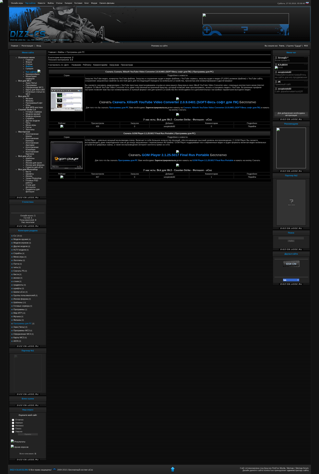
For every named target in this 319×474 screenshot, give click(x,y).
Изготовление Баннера (32, 139)
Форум (94, 3)
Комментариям (100, 65)
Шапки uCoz (19, 292)
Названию (76, 65)
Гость (281, 46)
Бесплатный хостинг (78, 470)
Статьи (59, 3)
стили (16, 281)
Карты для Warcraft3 (35, 89)
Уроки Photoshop (33, 178)
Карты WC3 (18, 337)
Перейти (252, 126)
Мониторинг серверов (31, 77)
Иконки (29, 176)
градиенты (18, 285)
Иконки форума (20, 299)
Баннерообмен (33, 74)
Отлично (19, 420)
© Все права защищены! (40, 470)
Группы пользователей (24, 295)
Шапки (29, 160)
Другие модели (33, 121)
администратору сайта (297, 470)
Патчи (28, 127)
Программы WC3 (21, 330)
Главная (14, 46)
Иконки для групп (34, 163)
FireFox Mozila (278, 468)
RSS (306, 46)
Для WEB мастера (34, 107)
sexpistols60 (169, 126)
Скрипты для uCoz (34, 167)
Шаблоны (30, 158)
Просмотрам (127, 65)
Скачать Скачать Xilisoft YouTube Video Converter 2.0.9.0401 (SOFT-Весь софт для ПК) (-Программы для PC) (159, 72)
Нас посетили (27, 222)
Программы (31, 85)
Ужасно (18, 431)
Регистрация (27, 46)
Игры (28, 105)
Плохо (18, 428)
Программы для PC (22, 323)
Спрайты (30, 118)
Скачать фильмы (107, 3)
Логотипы (30, 129)
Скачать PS (18, 271)
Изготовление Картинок (32, 153)
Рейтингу (87, 65)
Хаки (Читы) (31, 83)
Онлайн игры (17, 3)
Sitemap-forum (301, 468)
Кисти (28, 171)
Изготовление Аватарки (32, 144)
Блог (87, 3)
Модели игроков (33, 116)
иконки (16, 278)
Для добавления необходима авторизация (291, 114)
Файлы (51, 3)
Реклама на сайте (159, 46)
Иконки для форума (35, 165)
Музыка (29, 98)
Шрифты (30, 174)
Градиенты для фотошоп (33, 190)
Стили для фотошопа (30, 186)
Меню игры (31, 125)
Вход (39, 46)
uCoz (90, 470)
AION (15, 341)
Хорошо (19, 423)
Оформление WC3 (22, 334)
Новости (41, 3)
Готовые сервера (34, 112)
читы (15, 267)
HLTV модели (19, 250)
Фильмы (29, 101)
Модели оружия (33, 114)
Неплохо (19, 425)
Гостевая (78, 3)
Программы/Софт (34, 103)
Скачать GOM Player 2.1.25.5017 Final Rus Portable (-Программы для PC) (159, 133)
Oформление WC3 (34, 87)
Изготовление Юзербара (32, 148)
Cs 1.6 (16, 236)
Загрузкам (114, 65)
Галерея (68, 3)
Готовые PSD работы (32, 181)
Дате (66, 65)
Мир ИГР (17, 313)
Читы (28, 123)
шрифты (17, 288)
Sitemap (290, 468)
